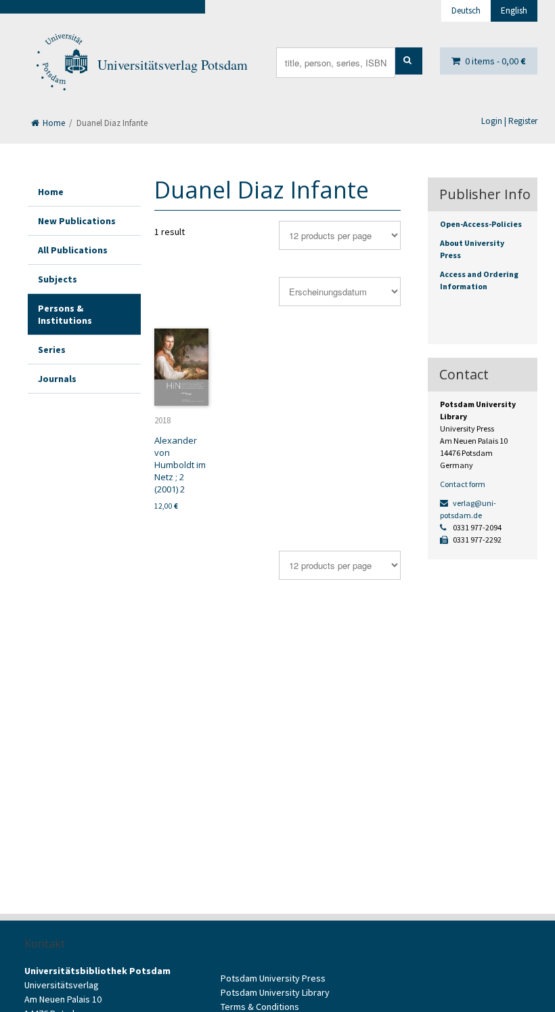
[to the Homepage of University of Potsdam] (60, 65)
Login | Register (509, 121)
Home (53, 123)
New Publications (77, 221)
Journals (57, 379)
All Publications (73, 250)
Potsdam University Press (273, 978)
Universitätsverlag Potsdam (172, 65)
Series (52, 349)
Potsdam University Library (275, 992)
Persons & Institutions (65, 314)
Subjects (57, 279)
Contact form (462, 484)
